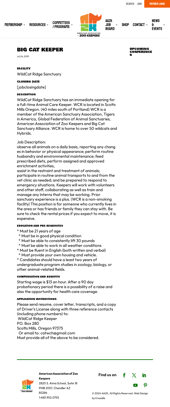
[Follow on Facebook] (124, 375)
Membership (13, 24)
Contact (139, 24)
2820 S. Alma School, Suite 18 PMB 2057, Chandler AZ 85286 (58, 388)
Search (130, 4)
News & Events (157, 24)
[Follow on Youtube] (135, 385)
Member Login (157, 4)
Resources (37, 24)
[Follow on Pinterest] (145, 385)
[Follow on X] (134, 375)
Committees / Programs (61, 24)
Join (139, 4)
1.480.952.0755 (49, 397)
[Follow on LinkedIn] (144, 375)
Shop (125, 24)
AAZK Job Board (110, 24)
